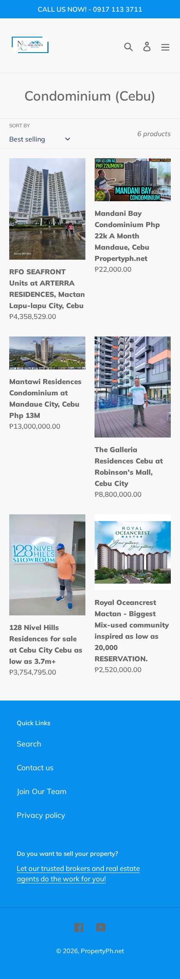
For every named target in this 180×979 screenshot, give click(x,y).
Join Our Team (42, 791)
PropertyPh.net (102, 951)
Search (29, 744)
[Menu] (165, 46)
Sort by (19, 125)
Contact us (35, 767)
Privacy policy (41, 815)
